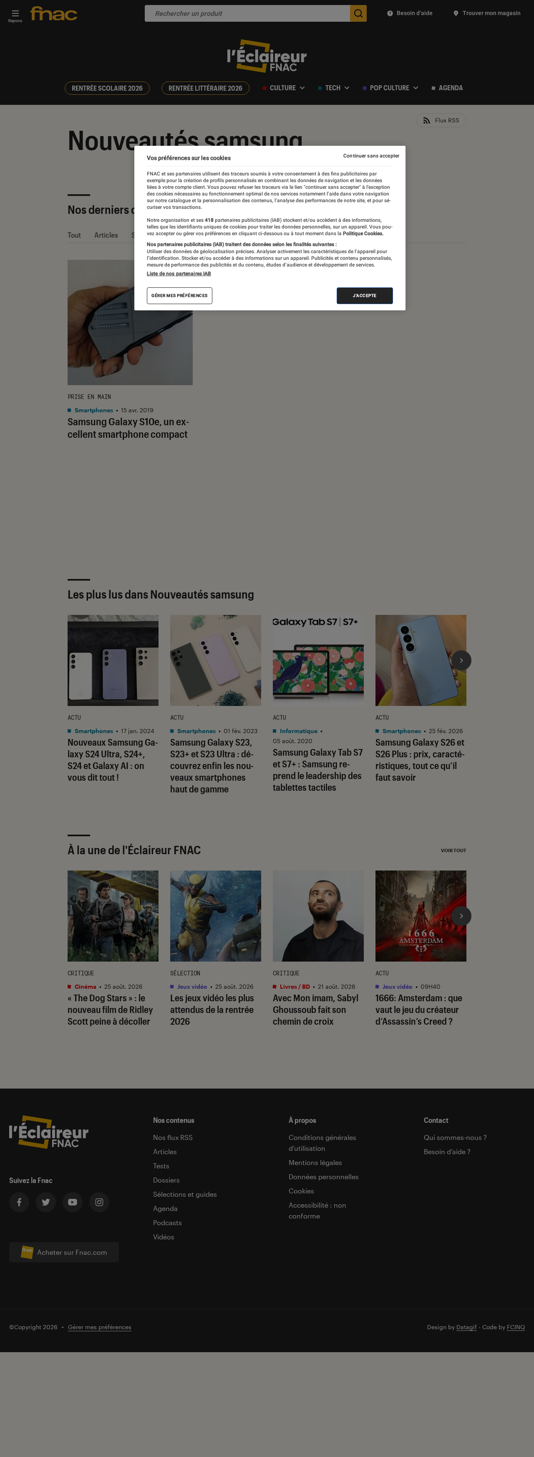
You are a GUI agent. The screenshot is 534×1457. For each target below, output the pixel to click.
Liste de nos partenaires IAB (179, 274)
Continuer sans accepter (371, 156)
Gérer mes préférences (179, 295)
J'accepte (365, 295)
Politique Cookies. (362, 233)
